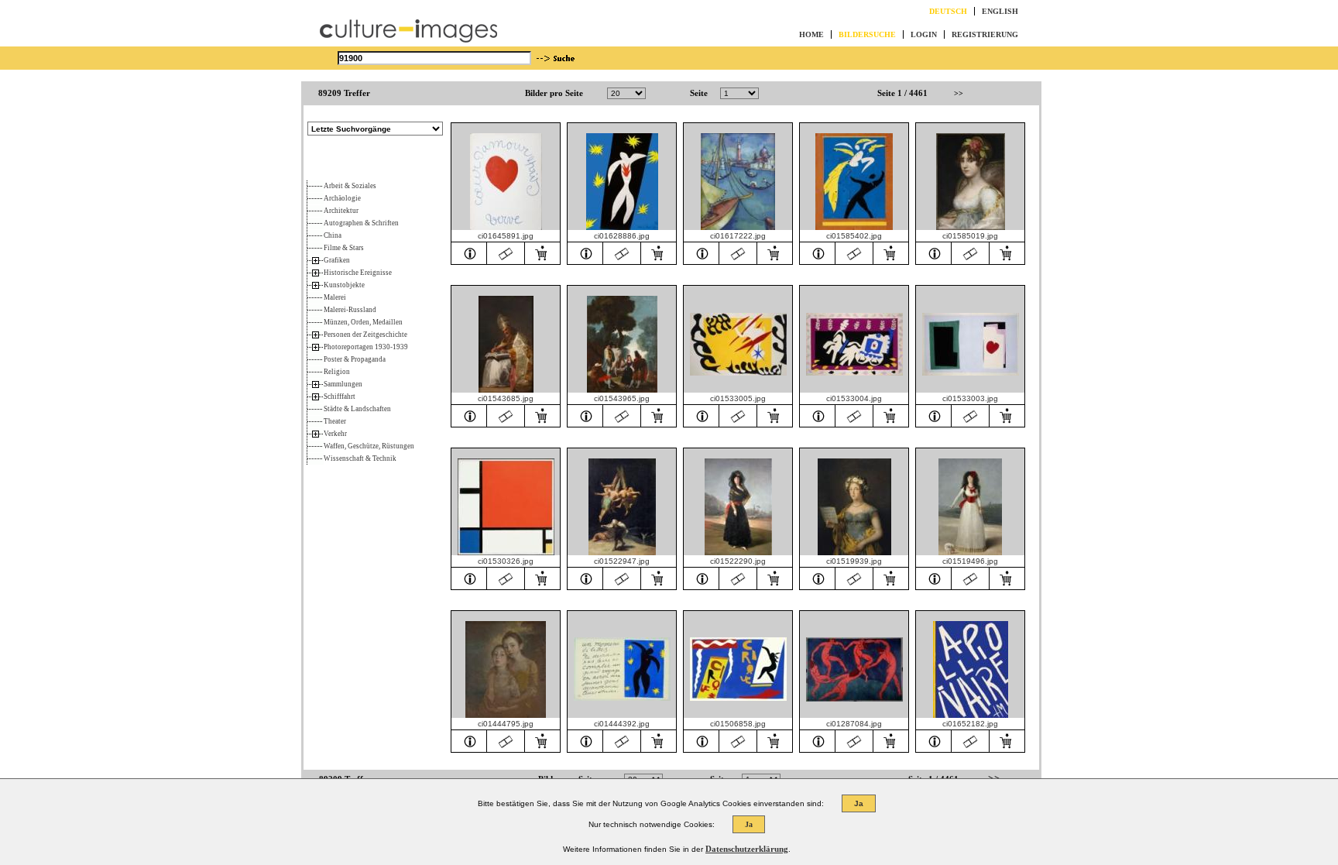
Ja (858, 803)
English (1000, 11)
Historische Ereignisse (358, 272)
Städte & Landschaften (357, 409)
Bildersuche (867, 34)
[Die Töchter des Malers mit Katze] (469, 740)
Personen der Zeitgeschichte (365, 334)
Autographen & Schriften (361, 223)
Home (811, 34)
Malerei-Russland (350, 310)
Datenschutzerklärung (746, 848)
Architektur (341, 211)
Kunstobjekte (344, 285)
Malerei (335, 297)
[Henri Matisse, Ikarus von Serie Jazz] (585, 740)
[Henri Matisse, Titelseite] (933, 740)
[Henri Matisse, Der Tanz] (817, 740)
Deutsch (948, 11)
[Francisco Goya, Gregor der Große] (469, 415)
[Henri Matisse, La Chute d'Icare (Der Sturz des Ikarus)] (585, 252)
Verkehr (335, 434)
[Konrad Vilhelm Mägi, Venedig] (701, 252)
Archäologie (342, 198)
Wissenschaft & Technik (360, 458)
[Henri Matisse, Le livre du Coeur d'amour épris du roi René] (469, 252)
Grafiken (337, 260)
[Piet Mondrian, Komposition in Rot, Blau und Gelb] (469, 577)
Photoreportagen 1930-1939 (366, 347)
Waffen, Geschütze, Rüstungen (369, 446)
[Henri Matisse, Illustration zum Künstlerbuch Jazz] (701, 415)
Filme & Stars (344, 248)
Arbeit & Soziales (350, 186)
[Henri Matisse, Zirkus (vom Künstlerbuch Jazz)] (701, 740)
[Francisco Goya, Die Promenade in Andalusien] (585, 415)
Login (924, 34)
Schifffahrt (339, 396)
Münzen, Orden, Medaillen (363, 322)
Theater (335, 421)
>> (958, 93)
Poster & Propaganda (355, 359)
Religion (337, 372)
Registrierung (985, 34)
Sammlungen (343, 384)
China (332, 235)
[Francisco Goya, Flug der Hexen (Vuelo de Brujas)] (585, 577)
